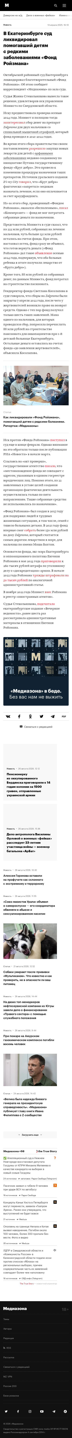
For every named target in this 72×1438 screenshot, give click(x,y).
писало (50, 466)
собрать (30, 530)
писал (63, 208)
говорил (25, 182)
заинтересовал (14, 122)
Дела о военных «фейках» (40, 15)
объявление (43, 253)
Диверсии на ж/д (12, 15)
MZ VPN (7, 1376)
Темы (6, 1319)
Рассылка (8, 1357)
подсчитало (46, 604)
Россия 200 (10, 1386)
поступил (57, 440)
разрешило (37, 148)
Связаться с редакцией (38, 726)
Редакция (8, 1338)
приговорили (51, 561)
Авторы (7, 1328)
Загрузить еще (30, 1134)
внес (48, 592)
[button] (64, 5)
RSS (8, 1347)
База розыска (11, 1395)
